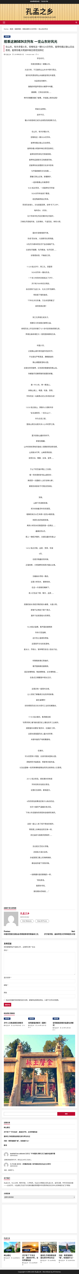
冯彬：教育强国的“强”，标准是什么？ (17, 1141)
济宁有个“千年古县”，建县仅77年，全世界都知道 (20, 1132)
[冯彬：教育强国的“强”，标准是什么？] (67, 1247)
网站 (5, 993)
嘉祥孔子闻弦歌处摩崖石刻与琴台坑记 (17, 1136)
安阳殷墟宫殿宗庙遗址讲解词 (63, 1023)
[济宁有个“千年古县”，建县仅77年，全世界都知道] (30, 1247)
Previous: (21, 932)
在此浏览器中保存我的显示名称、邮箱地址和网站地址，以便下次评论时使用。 (33, 1000)
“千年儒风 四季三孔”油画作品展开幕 (42, 1153)
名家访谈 (63, 1250)
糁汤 (5, 1145)
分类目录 (7, 1193)
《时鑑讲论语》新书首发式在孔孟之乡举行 (36, 1164)
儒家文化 (45, 1247)
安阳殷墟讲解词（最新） (37, 1022)
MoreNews (47, 1272)
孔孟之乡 (39, 11)
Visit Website (27, 921)
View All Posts (42, 921)
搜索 (66, 1114)
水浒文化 (27, 1250)
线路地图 (7, 36)
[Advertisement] (18, 1219)
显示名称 (7, 978)
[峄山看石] (12, 1247)
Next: (59, 932)
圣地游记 (8, 1250)
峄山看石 (7, 1127)
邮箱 (6, 985)
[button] (4, 22)
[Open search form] (76, 22)
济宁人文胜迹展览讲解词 (13, 1022)
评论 (6, 950)
